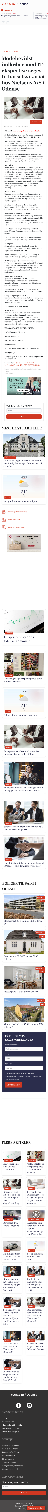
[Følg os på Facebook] (18, 1405)
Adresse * (8, 1064)
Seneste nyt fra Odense (10, 1445)
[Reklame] (24, 386)
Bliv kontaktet (13, 1084)
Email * (8, 1054)
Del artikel (34, 122)
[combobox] (6, 1068)
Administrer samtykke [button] (10, 1432)
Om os (4, 1418)
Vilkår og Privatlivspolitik (12, 1425)
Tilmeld (24, 416)
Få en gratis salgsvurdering (12, 1466)
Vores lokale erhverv (10, 1449)
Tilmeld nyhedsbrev (36, 1508)
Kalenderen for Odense (11, 1452)
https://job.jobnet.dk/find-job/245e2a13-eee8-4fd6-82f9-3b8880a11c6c (22, 364)
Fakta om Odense (8, 1455)
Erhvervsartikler (8, 1459)
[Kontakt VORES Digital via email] (29, 1405)
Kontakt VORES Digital (10, 1428)
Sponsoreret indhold (10, 1469)
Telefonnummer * (12, 1045)
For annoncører (8, 1421)
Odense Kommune (9, 1462)
